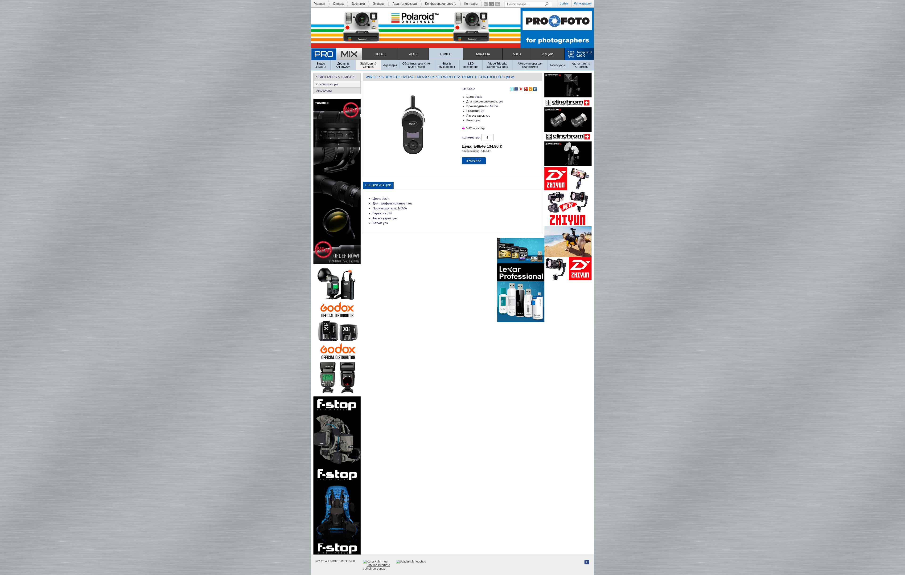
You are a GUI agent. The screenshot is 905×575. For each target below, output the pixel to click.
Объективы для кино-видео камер (416, 65)
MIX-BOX (483, 54)
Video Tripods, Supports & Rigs (497, 65)
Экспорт (378, 3)
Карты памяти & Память (581, 65)
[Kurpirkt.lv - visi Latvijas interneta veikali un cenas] (379, 565)
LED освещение (470, 65)
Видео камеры (321, 65)
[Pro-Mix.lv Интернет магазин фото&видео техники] (336, 54)
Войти (563, 3)
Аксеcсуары (324, 90)
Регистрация (583, 3)
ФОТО (413, 54)
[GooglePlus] (526, 88)
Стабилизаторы (327, 84)
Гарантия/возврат (404, 3)
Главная (319, 3)
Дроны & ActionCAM (343, 65)
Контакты (470, 3)
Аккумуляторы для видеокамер (530, 65)
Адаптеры (390, 65)
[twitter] (512, 88)
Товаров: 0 (584, 53)
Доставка (358, 3)
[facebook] (516, 88)
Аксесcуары (558, 65)
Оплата (338, 3)
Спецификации (378, 185)
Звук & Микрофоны (447, 65)
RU (491, 3)
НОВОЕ (381, 54)
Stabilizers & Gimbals (368, 65)
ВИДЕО (446, 54)
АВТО (517, 54)
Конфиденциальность (440, 3)
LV (485, 3)
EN (497, 3)
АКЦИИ (547, 54)
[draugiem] (521, 88)
